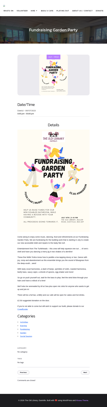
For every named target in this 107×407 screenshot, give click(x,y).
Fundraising (25, 329)
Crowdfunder (22, 309)
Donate (99, 10)
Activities (24, 322)
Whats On (8, 10)
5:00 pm (56, 57)
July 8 (50, 57)
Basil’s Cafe (47, 10)
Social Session (26, 336)
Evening (23, 325)
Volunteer (22, 10)
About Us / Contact (82, 10)
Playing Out (63, 10)
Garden (23, 332)
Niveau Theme (82, 400)
